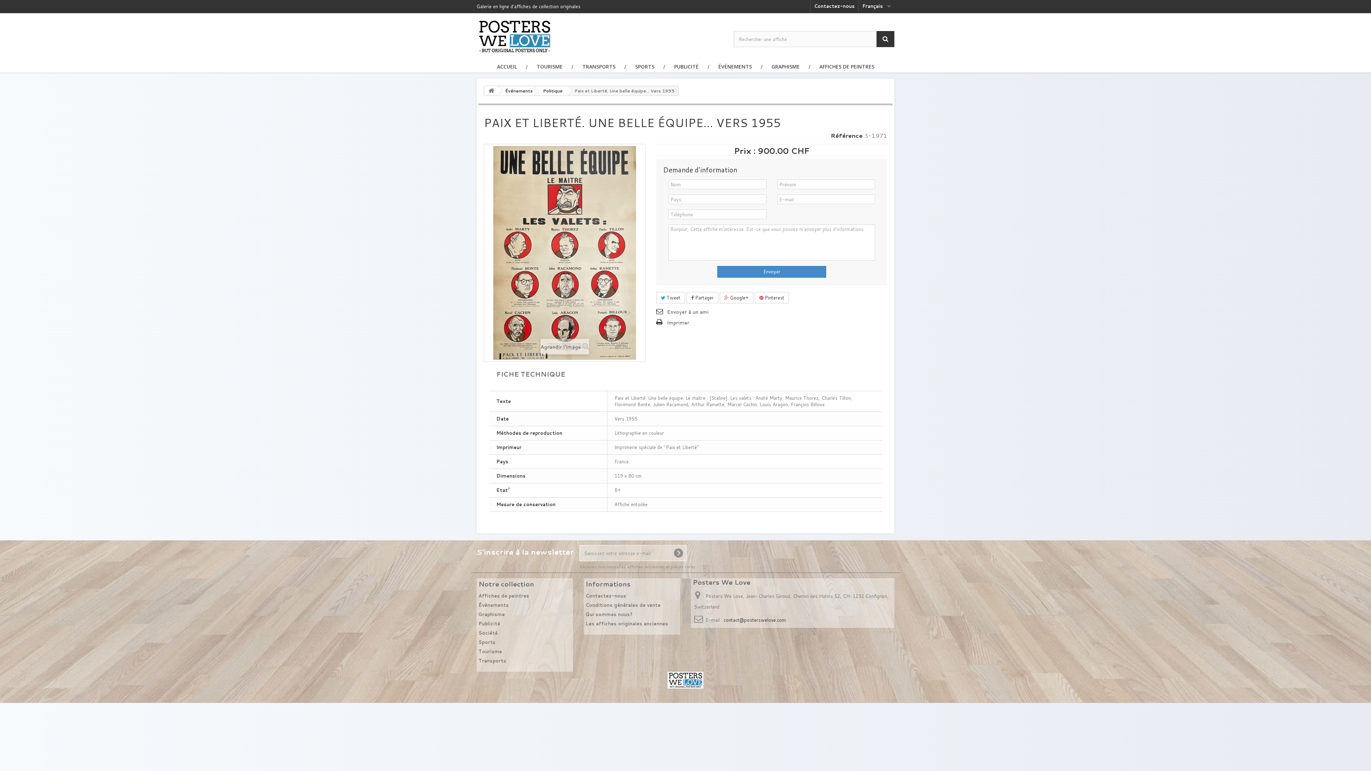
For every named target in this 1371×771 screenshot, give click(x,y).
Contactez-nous (834, 6)
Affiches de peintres (846, 66)
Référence (847, 135)
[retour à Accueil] (491, 90)
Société (488, 633)
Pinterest (773, 297)
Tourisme (550, 66)
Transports (599, 66)
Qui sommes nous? (609, 614)
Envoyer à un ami (688, 312)
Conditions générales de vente (623, 605)
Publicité (686, 66)
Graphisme (786, 66)
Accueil (507, 66)
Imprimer (678, 322)
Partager (704, 297)
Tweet (673, 297)
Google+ (739, 297)
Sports (644, 66)
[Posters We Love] (515, 36)
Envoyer (771, 271)
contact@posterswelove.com (755, 620)
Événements (735, 66)
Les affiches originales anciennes (627, 623)
